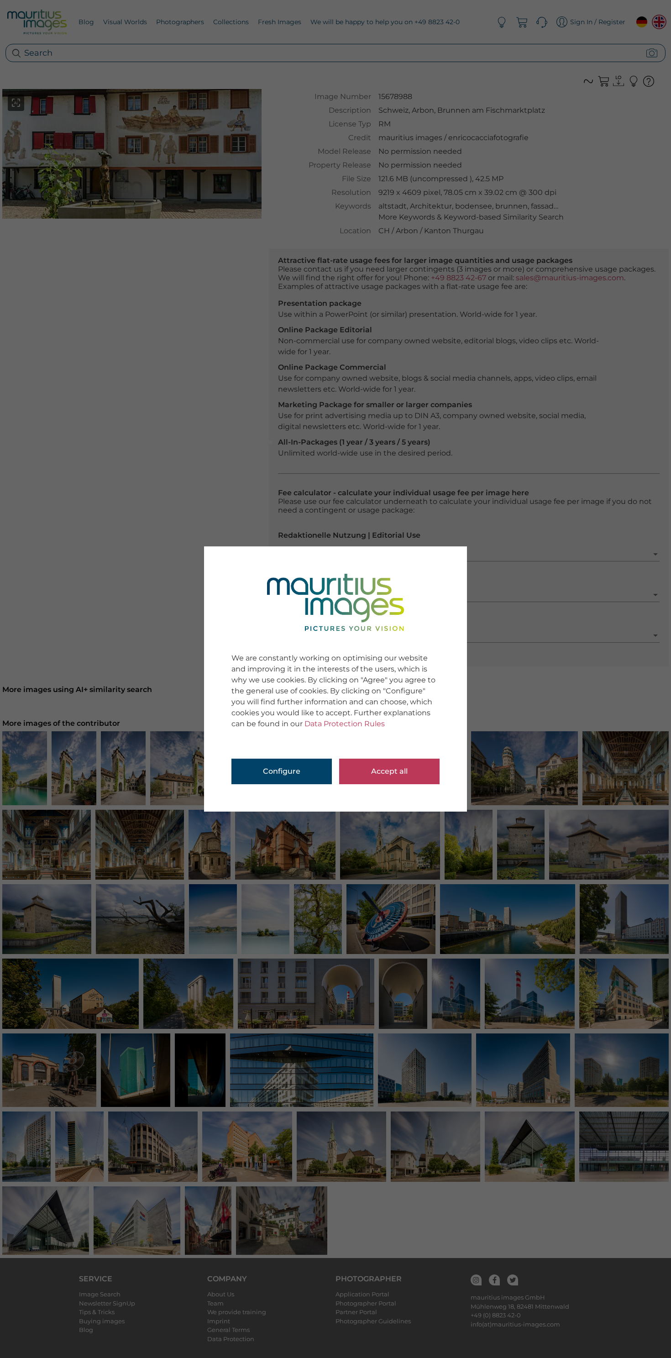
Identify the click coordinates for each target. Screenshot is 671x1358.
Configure (281, 771)
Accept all (389, 771)
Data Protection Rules (344, 723)
